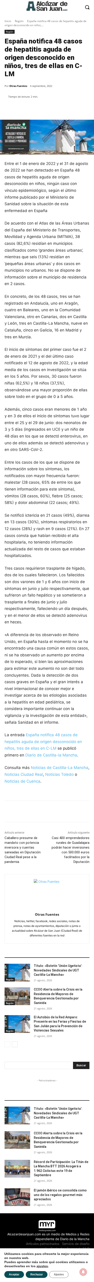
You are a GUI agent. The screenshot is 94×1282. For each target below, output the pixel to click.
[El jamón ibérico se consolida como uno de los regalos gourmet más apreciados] (17, 1197)
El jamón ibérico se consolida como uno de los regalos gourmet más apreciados (60, 1194)
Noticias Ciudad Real (24, 774)
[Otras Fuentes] (47, 892)
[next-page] (15, 1044)
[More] (83, 108)
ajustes (42, 1266)
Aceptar (14, 1274)
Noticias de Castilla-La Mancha (59, 767)
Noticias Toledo (59, 774)
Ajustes (59, 1274)
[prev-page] (7, 1044)
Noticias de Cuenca (22, 781)
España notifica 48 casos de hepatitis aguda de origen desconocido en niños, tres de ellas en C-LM (43, 742)
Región (19, 21)
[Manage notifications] (83, 1272)
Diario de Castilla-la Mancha (51, 755)
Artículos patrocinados (42, 1244)
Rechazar (36, 1274)
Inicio (8, 21)
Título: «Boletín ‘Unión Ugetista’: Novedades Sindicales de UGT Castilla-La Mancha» (58, 970)
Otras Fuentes (18, 86)
